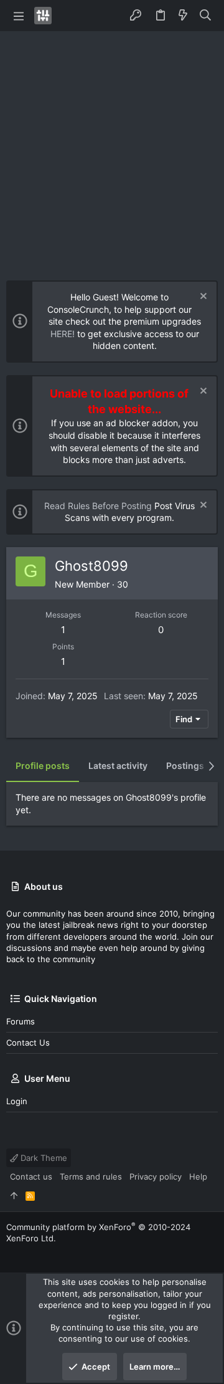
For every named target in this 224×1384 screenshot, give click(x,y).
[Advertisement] (112, 149)
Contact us (28, 1043)
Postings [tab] (185, 765)
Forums (20, 1021)
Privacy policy (155, 1176)
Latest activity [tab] (117, 765)
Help (198, 1176)
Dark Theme (42, 1158)
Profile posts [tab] (43, 765)
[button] (18, 15)
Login (16, 1101)
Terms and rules (91, 1176)
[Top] (14, 1195)
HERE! (62, 333)
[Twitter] (11, 1254)
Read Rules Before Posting (98, 505)
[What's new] (183, 15)
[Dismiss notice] (202, 297)
